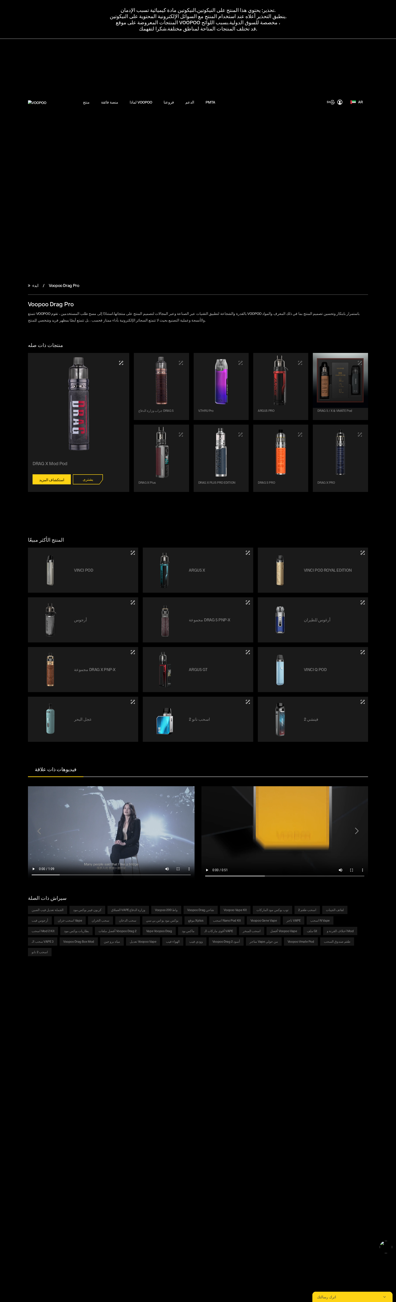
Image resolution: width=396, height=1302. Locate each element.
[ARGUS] (133, 602)
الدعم (189, 102)
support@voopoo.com (63, 1128)
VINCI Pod (83, 570)
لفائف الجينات (335, 910)
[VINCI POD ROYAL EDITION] (363, 553)
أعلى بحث (85, 1092)
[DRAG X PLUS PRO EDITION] (240, 435)
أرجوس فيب (40, 920)
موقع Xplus (196, 920)
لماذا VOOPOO (141, 102)
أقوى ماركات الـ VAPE (218, 931)
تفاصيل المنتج (139, 1059)
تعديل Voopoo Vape (143, 941)
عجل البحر (83, 719)
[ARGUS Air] (363, 602)
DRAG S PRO (266, 482)
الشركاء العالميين (90, 1076)
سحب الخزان (100, 920)
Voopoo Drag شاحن (200, 910)
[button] (39, 831)
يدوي (184, 1054)
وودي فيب (196, 941)
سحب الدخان (127, 920)
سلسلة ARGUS (38, 1065)
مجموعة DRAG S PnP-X (209, 619)
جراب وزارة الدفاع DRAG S (156, 410)
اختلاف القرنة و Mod (340, 931)
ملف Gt (312, 931)
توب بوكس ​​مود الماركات (272, 910)
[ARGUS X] (248, 553)
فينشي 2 (311, 719)
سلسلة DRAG (37, 1054)
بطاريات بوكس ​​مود (76, 931)
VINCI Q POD (315, 669)
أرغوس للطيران (317, 619)
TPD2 (134, 1054)
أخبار (82, 1065)
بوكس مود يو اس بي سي (162, 920)
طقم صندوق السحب (337, 941)
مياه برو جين (112, 941)
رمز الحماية (188, 1070)
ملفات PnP (35, 1076)
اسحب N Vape (320, 920)
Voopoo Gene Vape (263, 920)
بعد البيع (186, 1076)
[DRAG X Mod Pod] (121, 363)
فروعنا (169, 102)
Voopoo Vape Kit (235, 910)
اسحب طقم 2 (307, 910)
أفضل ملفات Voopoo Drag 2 (117, 931)
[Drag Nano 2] (248, 702)
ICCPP (83, 1081)
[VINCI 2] (363, 702)
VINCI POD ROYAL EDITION (328, 570)
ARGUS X (197, 570)
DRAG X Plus (147, 482)
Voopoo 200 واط (166, 910)
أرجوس (80, 619)
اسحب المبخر (252, 931)
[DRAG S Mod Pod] (181, 363)
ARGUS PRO (266, 410)
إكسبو (83, 1070)
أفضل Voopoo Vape (283, 931)
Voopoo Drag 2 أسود (226, 941)
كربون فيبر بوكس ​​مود (87, 910)
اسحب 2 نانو (40, 952)
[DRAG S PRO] (300, 435)
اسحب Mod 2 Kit (43, 931)
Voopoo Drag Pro (63, 285)
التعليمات (187, 1065)
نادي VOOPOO (89, 1054)
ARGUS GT (198, 669)
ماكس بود (188, 931)
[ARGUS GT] (248, 652)
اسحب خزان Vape (70, 920)
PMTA (210, 102)
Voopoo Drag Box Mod (78, 941)
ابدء (35, 285)
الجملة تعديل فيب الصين (47, 910)
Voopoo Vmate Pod (301, 941)
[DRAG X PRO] (360, 435)
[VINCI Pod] (133, 553)
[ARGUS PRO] (300, 363)
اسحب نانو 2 (199, 719)
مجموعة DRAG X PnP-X (95, 669)
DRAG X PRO (326, 482)
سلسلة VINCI (37, 1059)
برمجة (185, 1059)
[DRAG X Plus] (181, 435)
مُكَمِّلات (33, 1081)
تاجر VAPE (293, 920)
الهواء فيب (173, 941)
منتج (86, 102)
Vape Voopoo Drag (159, 931)
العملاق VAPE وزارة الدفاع (128, 910)
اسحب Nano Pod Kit (227, 920)
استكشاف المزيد (51, 480)
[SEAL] (133, 702)
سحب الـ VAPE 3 (43, 941)
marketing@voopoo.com (70, 1133)
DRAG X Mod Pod (50, 463)
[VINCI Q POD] (363, 652)
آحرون (32, 1087)
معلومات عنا (87, 1059)
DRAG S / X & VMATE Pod (334, 410)
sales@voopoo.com (58, 1122)
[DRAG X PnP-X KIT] (133, 652)
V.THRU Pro (206, 410)
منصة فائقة (109, 102)
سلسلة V (34, 1070)
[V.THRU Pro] (240, 363)
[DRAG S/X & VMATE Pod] (360, 363)
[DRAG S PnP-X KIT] (248, 602)
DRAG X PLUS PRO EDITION (216, 482)
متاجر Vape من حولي (264, 941)
